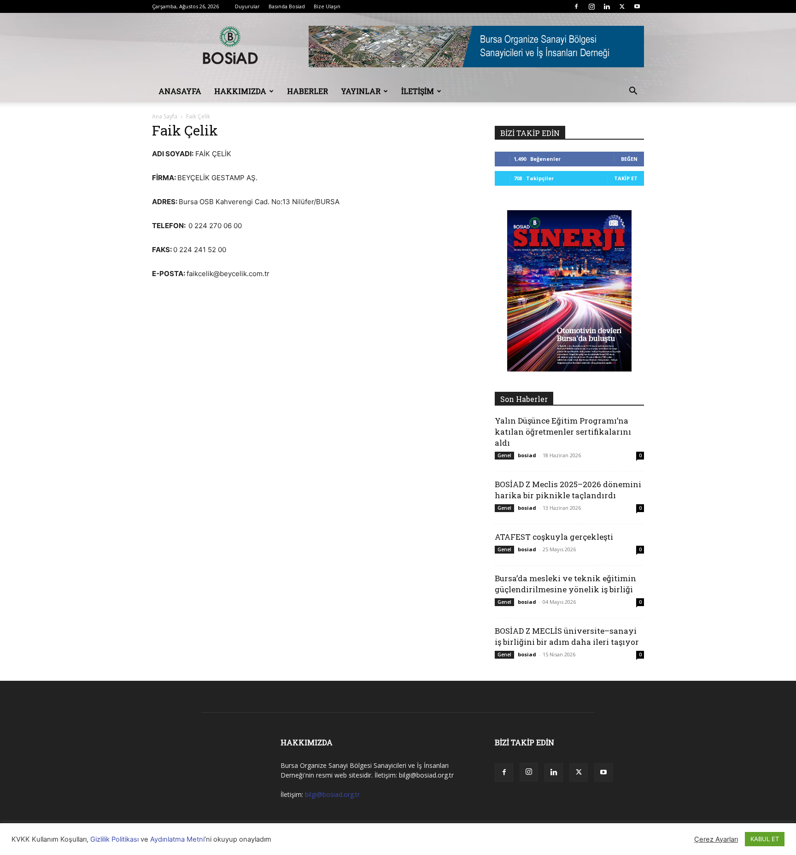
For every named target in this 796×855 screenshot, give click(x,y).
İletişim (417, 91)
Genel (504, 455)
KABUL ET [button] (764, 839)
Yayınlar (360, 91)
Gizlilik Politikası (114, 839)
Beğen (629, 158)
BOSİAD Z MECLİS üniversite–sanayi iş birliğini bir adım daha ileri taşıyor (567, 636)
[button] (633, 92)
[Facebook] (576, 6)
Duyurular (247, 6)
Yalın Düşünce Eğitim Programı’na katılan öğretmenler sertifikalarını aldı (563, 431)
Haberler (307, 91)
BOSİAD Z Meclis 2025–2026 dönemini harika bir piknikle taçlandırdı (568, 490)
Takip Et (626, 178)
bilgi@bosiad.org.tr (332, 794)
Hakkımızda (240, 91)
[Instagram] (591, 6)
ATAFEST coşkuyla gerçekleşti (554, 536)
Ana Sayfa (164, 116)
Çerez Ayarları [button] (716, 839)
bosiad (527, 455)
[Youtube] (637, 6)
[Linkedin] (607, 6)
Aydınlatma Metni (177, 839)
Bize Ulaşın (327, 6)
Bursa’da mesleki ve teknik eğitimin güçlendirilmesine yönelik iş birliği (565, 584)
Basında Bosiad (287, 6)
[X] (622, 6)
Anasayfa (179, 91)
